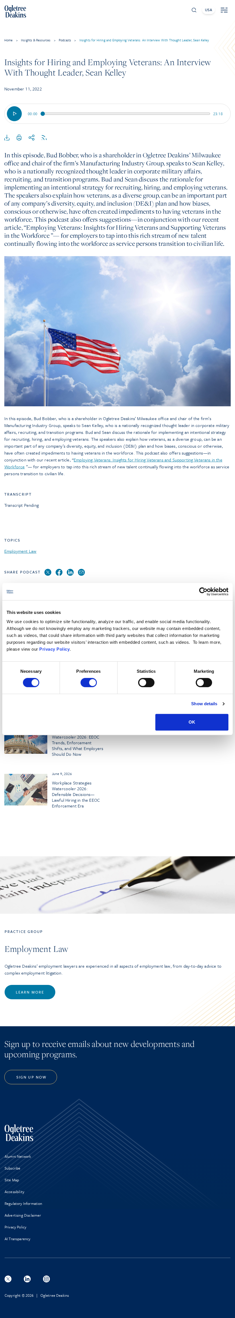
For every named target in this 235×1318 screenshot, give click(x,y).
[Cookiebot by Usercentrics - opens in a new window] (203, 591)
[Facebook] (59, 572)
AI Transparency (17, 1239)
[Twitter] (47, 572)
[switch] (89, 682)
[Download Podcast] (6, 138)
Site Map (12, 1180)
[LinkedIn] (70, 572)
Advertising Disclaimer (23, 1215)
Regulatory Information (23, 1203)
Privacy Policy (54, 649)
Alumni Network (18, 1156)
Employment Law (20, 551)
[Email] (81, 572)
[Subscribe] (44, 138)
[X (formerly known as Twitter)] (8, 1279)
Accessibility (14, 1192)
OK (192, 722)
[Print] (19, 138)
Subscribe (12, 1168)
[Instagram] (46, 1279)
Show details (204, 703)
